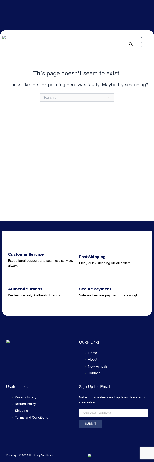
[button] (121, 44)
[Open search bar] (131, 44)
